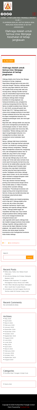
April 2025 (8, 321)
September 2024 (10, 336)
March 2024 (9, 349)
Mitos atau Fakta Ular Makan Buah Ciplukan (16, 273)
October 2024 (9, 334)
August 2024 (9, 338)
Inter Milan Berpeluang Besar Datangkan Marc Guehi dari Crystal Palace (18, 286)
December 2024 (10, 329)
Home (3, 18)
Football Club (24, 407)
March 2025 (9, 323)
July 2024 (8, 340)
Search (5, 253)
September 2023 (10, 357)
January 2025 (9, 327)
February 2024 (10, 351)
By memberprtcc (15, 243)
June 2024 (8, 342)
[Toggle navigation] (34, 14)
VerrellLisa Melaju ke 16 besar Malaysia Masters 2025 (18, 277)
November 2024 (10, 331)
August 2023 (9, 359)
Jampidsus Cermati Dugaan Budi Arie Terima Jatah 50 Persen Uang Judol (17, 290)
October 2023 (9, 355)
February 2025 (9, 325)
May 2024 (8, 344)
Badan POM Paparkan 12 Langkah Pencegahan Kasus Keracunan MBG (16, 281)
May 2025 (8, 318)
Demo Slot (8, 384)
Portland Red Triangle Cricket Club (16, 373)
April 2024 (8, 346)
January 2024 (9, 353)
